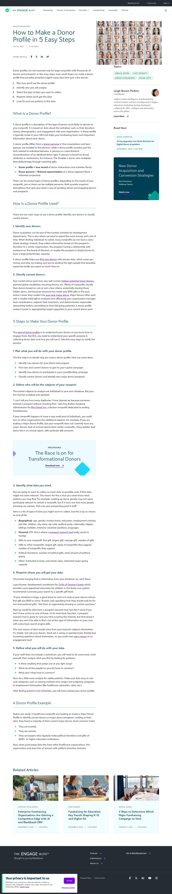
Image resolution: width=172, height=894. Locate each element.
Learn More (119, 116)
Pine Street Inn (38, 407)
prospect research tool (61, 532)
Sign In (166, 3)
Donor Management (125, 78)
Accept (69, 881)
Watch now (124, 192)
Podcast (125, 10)
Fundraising (48, 10)
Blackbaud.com (133, 3)
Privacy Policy (85, 878)
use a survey (80, 636)
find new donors (48, 259)
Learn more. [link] (24, 887)
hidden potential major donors (78, 281)
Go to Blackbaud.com (136, 853)
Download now (52, 465)
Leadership (113, 10)
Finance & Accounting (66, 10)
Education (83, 10)
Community (151, 3)
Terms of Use (99, 878)
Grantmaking (98, 10)
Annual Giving (122, 73)
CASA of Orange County (71, 584)
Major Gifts (145, 78)
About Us (94, 863)
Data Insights (140, 73)
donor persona (51, 144)
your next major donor (57, 295)
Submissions (95, 858)
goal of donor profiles (29, 332)
